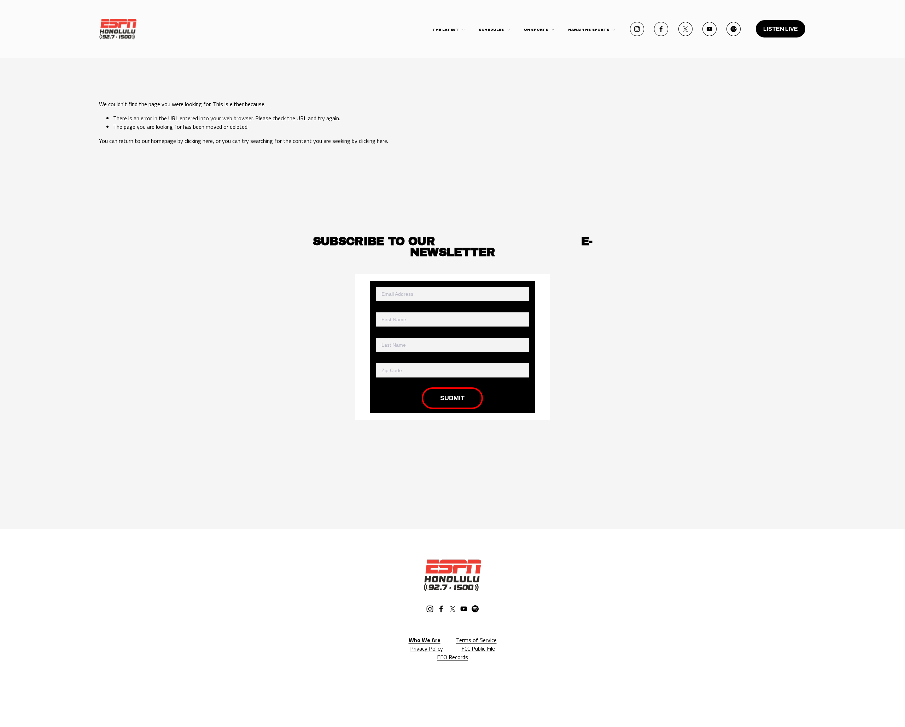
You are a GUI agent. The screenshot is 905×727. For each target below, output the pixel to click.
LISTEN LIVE (780, 29)
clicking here (199, 141)
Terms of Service (476, 640)
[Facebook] (661, 29)
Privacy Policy (426, 648)
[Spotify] (733, 29)
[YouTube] (709, 29)
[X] (685, 29)
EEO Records (452, 657)
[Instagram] (637, 29)
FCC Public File (478, 648)
